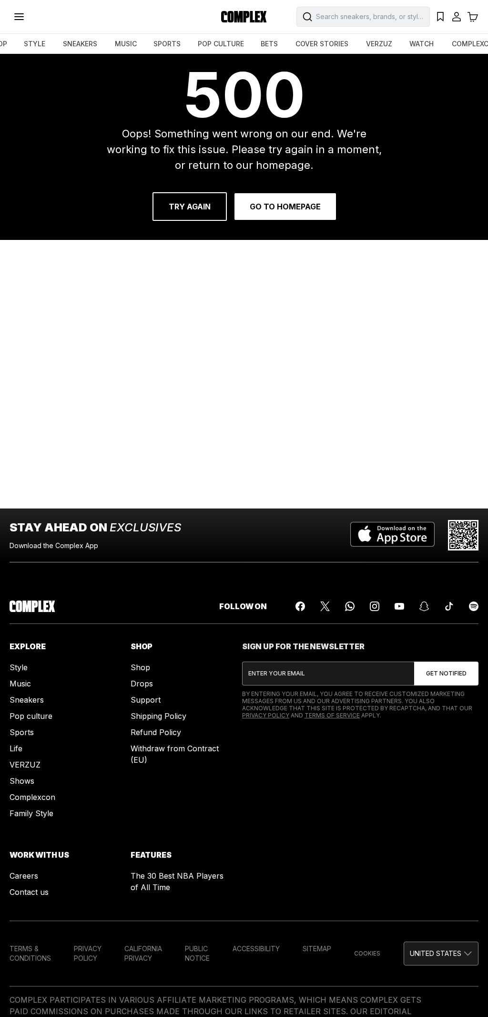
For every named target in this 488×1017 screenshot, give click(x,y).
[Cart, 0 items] (472, 16)
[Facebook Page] (300, 606)
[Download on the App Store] (392, 535)
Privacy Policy (265, 715)
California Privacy (143, 953)
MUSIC (126, 44)
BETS (269, 44)
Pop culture (31, 716)
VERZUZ (379, 44)
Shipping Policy (158, 716)
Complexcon (32, 797)
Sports (22, 732)
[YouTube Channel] (399, 606)
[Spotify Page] (473, 606)
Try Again (190, 206)
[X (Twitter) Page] (325, 606)
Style (19, 667)
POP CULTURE (221, 44)
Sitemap (317, 948)
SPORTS (167, 44)
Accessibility (256, 948)
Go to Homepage (285, 206)
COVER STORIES (321, 44)
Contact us (29, 892)
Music (20, 683)
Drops (142, 683)
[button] (441, 953)
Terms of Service (332, 715)
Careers (24, 876)
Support (146, 700)
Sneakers (27, 700)
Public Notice (197, 953)
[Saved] (440, 16)
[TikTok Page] (449, 606)
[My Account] (456, 16)
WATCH (421, 44)
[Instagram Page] (374, 606)
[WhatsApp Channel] (350, 606)
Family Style (31, 813)
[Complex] (244, 16)
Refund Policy (156, 732)
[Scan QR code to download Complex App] (463, 535)
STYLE (34, 44)
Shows (22, 781)
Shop (140, 667)
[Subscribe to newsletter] (446, 673)
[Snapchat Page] (424, 606)
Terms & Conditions (30, 953)
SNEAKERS (80, 44)
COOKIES (367, 953)
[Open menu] (19, 16)
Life (16, 748)
